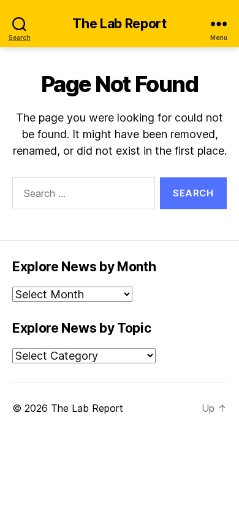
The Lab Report (119, 23)
